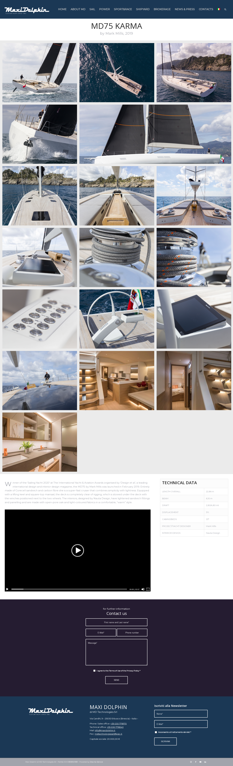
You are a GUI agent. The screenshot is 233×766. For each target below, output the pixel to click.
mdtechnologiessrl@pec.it (108, 734)
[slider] (69, 589)
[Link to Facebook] (195, 762)
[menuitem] (62, 9)
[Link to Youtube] (200, 762)
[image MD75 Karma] (40, 74)
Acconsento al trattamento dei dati (174, 732)
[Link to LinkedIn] (205, 762)
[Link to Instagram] (191, 762)
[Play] (7, 589)
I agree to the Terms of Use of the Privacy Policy (118, 670)
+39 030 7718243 (115, 727)
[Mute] (143, 589)
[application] (78, 550)
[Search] (225, 9)
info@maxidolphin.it (105, 730)
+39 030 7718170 (118, 723)
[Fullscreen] (148, 589)
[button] (77, 550)
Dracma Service (96, 762)
